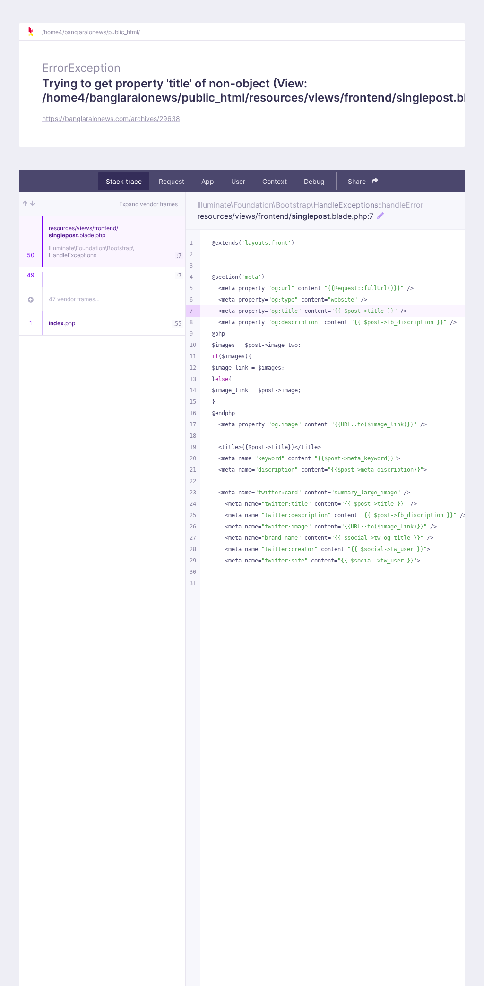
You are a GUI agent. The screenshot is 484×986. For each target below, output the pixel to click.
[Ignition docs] (34, 31)
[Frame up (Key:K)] (25, 204)
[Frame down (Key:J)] (32, 204)
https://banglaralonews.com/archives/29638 (111, 118)
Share (358, 181)
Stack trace (124, 181)
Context (274, 181)
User (238, 181)
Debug (314, 181)
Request (171, 181)
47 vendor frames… (74, 299)
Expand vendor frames (148, 204)
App (207, 181)
